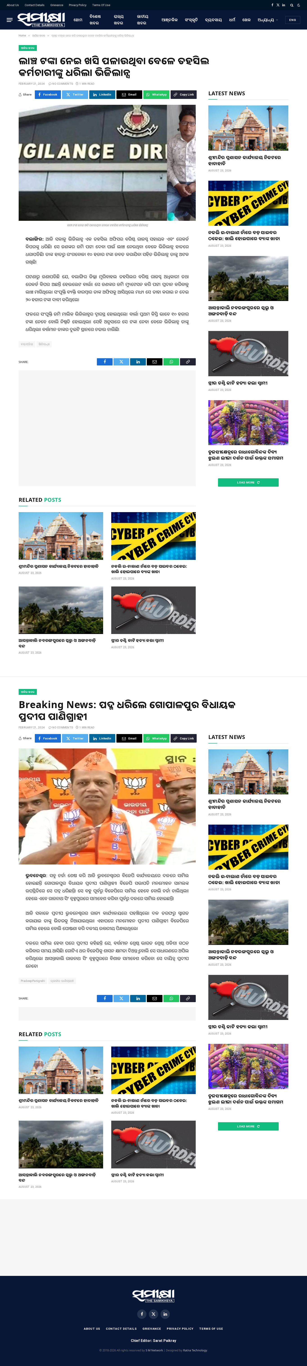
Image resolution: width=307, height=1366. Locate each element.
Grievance (56, 5)
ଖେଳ (246, 19)
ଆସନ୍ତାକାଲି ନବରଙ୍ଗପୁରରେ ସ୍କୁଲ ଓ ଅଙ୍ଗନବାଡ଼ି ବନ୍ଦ (57, 643)
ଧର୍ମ (232, 19)
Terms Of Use (101, 5)
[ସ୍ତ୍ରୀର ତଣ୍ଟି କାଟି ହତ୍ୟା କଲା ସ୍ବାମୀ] (153, 610)
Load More (246, 482)
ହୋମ (78, 19)
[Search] (291, 5)
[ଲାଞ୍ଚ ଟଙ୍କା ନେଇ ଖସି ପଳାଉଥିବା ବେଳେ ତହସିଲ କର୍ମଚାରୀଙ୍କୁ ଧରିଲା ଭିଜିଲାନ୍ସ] (107, 163)
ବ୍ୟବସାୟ (213, 19)
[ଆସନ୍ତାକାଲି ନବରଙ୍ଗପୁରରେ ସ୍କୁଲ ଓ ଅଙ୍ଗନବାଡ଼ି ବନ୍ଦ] (61, 610)
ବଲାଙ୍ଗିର (27, 344)
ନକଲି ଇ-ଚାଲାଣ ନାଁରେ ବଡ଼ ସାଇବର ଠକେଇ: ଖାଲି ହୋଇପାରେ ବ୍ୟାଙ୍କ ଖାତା (149, 568)
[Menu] (10, 20)
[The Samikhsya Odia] (41, 20)
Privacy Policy (77, 5)
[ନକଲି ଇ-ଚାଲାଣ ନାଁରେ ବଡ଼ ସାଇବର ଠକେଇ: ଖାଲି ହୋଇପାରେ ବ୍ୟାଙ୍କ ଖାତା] (153, 536)
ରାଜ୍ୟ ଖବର (119, 19)
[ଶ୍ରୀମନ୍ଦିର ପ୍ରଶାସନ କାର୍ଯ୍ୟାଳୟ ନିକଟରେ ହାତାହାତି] (61, 536)
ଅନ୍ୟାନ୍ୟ (266, 19)
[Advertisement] (107, 428)
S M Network (154, 1350)
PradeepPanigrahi (33, 981)
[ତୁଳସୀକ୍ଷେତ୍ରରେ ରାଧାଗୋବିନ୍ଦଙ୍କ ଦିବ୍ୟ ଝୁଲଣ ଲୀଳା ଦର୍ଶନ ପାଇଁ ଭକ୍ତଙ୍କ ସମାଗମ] (248, 422)
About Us (13, 5)
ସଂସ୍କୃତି (191, 19)
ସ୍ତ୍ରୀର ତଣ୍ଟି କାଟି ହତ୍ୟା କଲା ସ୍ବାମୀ (137, 640)
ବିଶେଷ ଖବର (95, 19)
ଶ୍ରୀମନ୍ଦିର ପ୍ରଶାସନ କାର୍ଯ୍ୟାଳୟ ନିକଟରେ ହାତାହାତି (59, 566)
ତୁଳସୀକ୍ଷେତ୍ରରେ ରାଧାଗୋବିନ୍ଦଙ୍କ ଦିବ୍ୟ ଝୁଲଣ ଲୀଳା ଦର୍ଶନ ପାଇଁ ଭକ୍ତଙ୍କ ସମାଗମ (246, 455)
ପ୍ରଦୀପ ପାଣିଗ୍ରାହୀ (62, 981)
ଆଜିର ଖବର (28, 48)
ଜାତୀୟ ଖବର (143, 19)
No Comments (62, 83)
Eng (292, 20)
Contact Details (34, 5)
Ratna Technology (195, 1350)
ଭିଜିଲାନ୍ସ (44, 344)
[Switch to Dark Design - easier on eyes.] (298, 5)
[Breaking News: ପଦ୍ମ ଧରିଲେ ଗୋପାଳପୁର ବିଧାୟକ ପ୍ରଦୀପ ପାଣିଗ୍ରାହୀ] (107, 806)
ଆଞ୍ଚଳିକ (170, 19)
